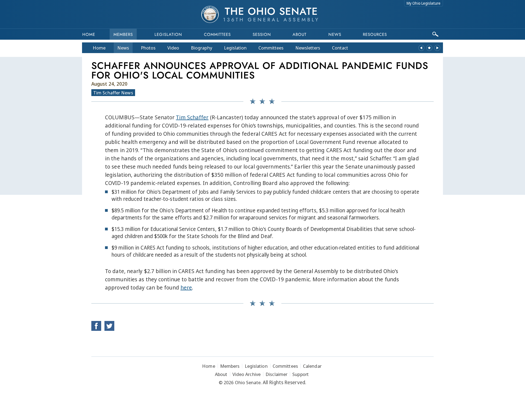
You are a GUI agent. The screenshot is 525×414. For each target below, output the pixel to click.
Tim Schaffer (192, 117)
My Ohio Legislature (424, 3)
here (186, 287)
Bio (201, 48)
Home (88, 34)
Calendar (312, 366)
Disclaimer (276, 374)
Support (300, 374)
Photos (148, 48)
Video (173, 48)
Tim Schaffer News (113, 92)
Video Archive (246, 374)
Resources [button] (375, 34)
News (123, 48)
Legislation (168, 34)
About (300, 34)
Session (262, 34)
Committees (217, 34)
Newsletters (307, 48)
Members (123, 34)
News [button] (334, 34)
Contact (340, 48)
